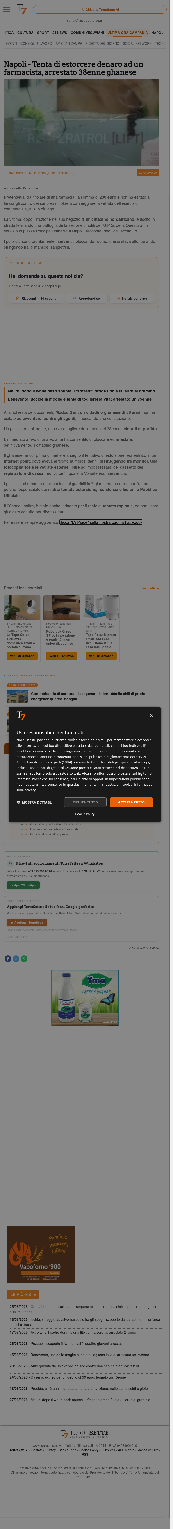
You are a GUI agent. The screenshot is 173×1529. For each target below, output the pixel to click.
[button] (34, 802)
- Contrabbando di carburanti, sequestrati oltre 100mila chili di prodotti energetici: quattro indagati (83, 1309)
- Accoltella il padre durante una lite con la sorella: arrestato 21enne (73, 1332)
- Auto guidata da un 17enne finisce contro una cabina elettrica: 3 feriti (75, 1366)
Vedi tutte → (150, 588)
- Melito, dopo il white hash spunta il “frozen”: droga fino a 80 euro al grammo (80, 1399)
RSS (85, 1454)
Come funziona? (17, 936)
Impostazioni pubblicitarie (129, 778)
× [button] (151, 715)
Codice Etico (67, 1450)
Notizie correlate (134, 298)
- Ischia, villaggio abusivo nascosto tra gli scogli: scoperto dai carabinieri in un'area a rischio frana (85, 1322)
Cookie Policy (88, 1450)
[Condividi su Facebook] (8, 958)
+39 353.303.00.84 (40, 871)
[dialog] (85, 764)
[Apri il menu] (6, 9)
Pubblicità (108, 1450)
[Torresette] (21, 9)
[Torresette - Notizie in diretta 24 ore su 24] (85, 1434)
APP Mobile (126, 1450)
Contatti (36, 1450)
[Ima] (85, 998)
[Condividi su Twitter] (16, 958)
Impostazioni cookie (116, 784)
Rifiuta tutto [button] (85, 802)
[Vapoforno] (41, 1254)
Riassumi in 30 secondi (39, 298)
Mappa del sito (147, 1450)
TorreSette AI (18, 1450)
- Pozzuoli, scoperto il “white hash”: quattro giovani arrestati (66, 1343)
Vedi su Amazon (22, 656)
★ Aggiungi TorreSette (27, 922)
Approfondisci (90, 298)
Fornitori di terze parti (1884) (49, 762)
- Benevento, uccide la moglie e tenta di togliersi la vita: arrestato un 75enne (79, 1354)
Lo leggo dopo (148, 172)
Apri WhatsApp (24, 885)
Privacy (50, 1450)
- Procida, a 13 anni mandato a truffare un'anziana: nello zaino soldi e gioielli (80, 1388)
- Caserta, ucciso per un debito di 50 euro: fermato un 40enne (68, 1377)
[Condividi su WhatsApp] (24, 958)
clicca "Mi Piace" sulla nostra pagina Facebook (101, 522)
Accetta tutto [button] (131, 802)
